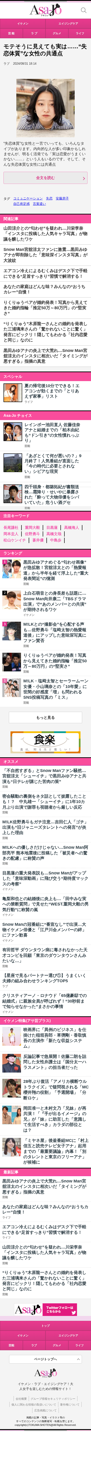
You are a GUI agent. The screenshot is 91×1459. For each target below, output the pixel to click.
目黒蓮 (52, 528)
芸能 (27, 446)
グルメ (57, 1345)
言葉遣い (39, 204)
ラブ (34, 1345)
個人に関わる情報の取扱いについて (33, 1404)
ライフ (28, 401)
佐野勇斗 (32, 534)
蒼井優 (38, 540)
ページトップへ (45, 1359)
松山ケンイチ (15, 540)
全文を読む (45, 178)
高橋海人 (71, 528)
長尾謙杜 (11, 528)
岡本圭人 (11, 534)
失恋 (49, 198)
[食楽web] (45, 752)
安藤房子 (62, 198)
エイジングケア (68, 1335)
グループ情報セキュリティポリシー (53, 1398)
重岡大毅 (32, 528)
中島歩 (55, 540)
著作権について (70, 1404)
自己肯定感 (21, 204)
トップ (45, 1325)
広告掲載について (45, 1410)
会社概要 (21, 1398)
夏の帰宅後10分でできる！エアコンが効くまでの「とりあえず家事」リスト (52, 391)
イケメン (22, 1335)
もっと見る (45, 717)
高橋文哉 (53, 534)
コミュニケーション (28, 198)
